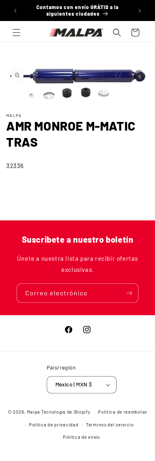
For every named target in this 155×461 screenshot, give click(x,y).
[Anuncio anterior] (15, 11)
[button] (16, 32)
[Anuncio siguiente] (140, 11)
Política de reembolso (122, 411)
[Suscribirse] (129, 293)
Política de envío (81, 437)
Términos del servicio (110, 424)
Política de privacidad (53, 424)
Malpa (34, 411)
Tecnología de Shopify (66, 411)
